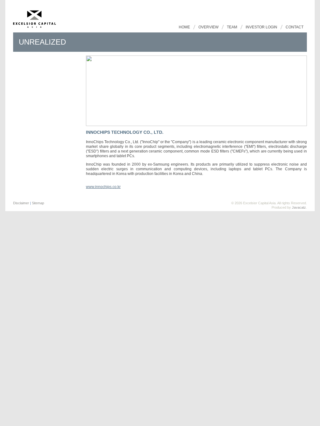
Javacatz (299, 207)
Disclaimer (21, 203)
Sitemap (38, 203)
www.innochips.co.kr (103, 187)
